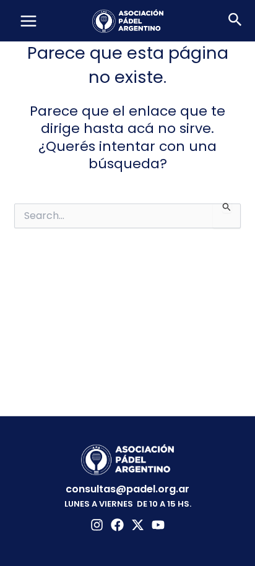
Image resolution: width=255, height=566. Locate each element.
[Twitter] (137, 524)
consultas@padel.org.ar (127, 489)
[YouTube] (158, 524)
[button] (235, 21)
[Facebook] (117, 524)
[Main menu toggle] (28, 21)
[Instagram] (96, 524)
